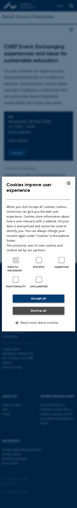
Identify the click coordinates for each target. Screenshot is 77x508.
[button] (38, 322)
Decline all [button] (38, 310)
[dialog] (38, 254)
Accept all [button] (38, 298)
